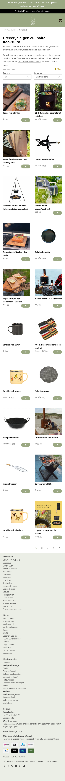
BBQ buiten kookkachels (29, 62)
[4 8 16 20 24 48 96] (17, 77)
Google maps (17, 731)
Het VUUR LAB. (9, 30)
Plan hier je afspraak (11, 739)
